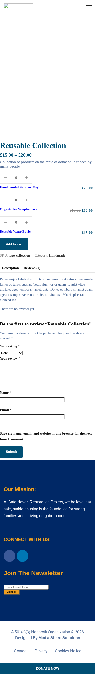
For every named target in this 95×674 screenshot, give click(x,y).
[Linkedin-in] (22, 556)
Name (5, 393)
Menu (89, 7)
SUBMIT (12, 592)
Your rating (10, 346)
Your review (10, 358)
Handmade (57, 255)
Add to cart (14, 244)
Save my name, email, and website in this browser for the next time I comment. (46, 436)
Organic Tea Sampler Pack (18, 209)
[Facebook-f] (9, 556)
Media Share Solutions (59, 638)
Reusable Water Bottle (15, 231)
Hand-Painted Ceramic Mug (19, 187)
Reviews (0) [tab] (32, 268)
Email (5, 410)
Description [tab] (10, 268)
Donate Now (47, 668)
